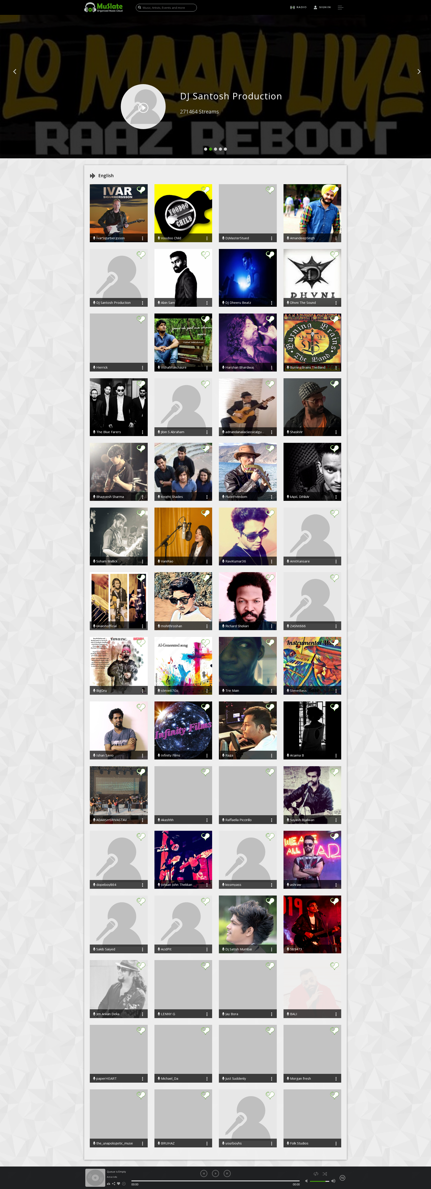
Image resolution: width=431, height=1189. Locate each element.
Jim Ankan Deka (107, 1014)
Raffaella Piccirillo (238, 820)
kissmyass (232, 885)
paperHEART (106, 1078)
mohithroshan (171, 626)
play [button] (215, 1173)
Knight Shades (171, 497)
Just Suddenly (235, 1078)
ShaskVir (296, 432)
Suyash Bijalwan (301, 820)
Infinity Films (170, 755)
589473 (295, 949)
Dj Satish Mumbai (238, 949)
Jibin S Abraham (172, 432)
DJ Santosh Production (113, 303)
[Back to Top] (424, 1159)
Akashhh (167, 820)
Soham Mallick (106, 561)
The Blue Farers (108, 432)
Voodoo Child (170, 238)
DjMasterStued (236, 238)
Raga (228, 755)
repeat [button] (316, 1174)
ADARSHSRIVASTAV (111, 820)
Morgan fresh (300, 1078)
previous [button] (203, 1173)
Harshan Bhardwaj (239, 367)
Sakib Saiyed (105, 949)
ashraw (295, 885)
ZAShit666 (297, 626)
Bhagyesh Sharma (109, 497)
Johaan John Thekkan (176, 885)
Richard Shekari (236, 626)
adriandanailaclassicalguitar (244, 432)
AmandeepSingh (302, 238)
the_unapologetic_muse (114, 1143)
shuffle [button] (325, 1174)
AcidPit (166, 949)
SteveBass (298, 690)
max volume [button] (333, 1181)
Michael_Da (169, 1078)
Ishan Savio (104, 755)
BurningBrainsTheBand (307, 367)
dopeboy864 (105, 885)
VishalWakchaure (173, 367)
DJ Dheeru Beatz (237, 303)
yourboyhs (233, 1143)
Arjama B (296, 755)
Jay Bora (231, 1014)
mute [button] (307, 1181)
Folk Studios (298, 1143)
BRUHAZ (167, 1143)
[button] (19, 78)
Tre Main (231, 690)
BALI (293, 1014)
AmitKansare (299, 561)
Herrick (101, 367)
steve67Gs (169, 690)
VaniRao (166, 561)
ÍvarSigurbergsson (110, 238)
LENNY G (167, 1014)
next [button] (227, 1173)
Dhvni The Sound (302, 303)
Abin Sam (167, 303)
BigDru (101, 690)
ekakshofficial (106, 626)
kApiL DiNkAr (299, 497)
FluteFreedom (235, 497)
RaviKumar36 (235, 561)
